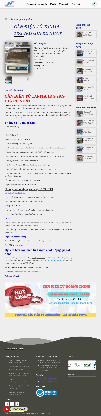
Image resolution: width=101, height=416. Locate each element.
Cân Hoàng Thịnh (14, 348)
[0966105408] (7, 409)
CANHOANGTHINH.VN (49, 381)
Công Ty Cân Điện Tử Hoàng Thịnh (53, 260)
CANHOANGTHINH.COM (50, 379)
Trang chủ (31, 4)
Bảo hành (76, 4)
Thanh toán (64, 4)
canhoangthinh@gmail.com (19, 382)
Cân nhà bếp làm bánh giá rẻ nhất (26, 272)
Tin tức (53, 4)
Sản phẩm (42, 4)
